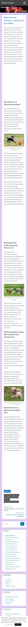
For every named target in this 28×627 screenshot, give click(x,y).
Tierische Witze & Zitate (11, 560)
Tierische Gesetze (9, 550)
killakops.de (8, 603)
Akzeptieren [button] (18, 624)
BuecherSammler (9, 601)
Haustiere (7, 491)
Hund (12, 497)
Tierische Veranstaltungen (12, 558)
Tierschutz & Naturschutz (12, 567)
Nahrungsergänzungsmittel (11, 501)
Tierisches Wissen (9, 564)
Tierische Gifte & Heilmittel (12, 552)
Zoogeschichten (9, 569)
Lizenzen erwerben (10, 586)
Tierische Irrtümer (10, 554)
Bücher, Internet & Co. (11, 537)
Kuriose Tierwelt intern (11, 541)
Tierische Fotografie (10, 548)
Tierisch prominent (10, 546)
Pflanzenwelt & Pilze (10, 544)
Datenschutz (8, 581)
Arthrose (6, 495)
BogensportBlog (9, 599)
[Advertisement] (14, 83)
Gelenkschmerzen (14, 495)
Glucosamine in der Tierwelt (13, 430)
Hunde (16, 497)
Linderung (6, 499)
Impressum (8, 579)
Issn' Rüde (8, 616)
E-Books (7, 584)
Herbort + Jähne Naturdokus (12, 614)
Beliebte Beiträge (9, 535)
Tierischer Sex (9, 562)
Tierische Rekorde (10, 556)
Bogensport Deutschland (11, 597)
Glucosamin (7, 497)
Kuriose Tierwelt (8, 3)
